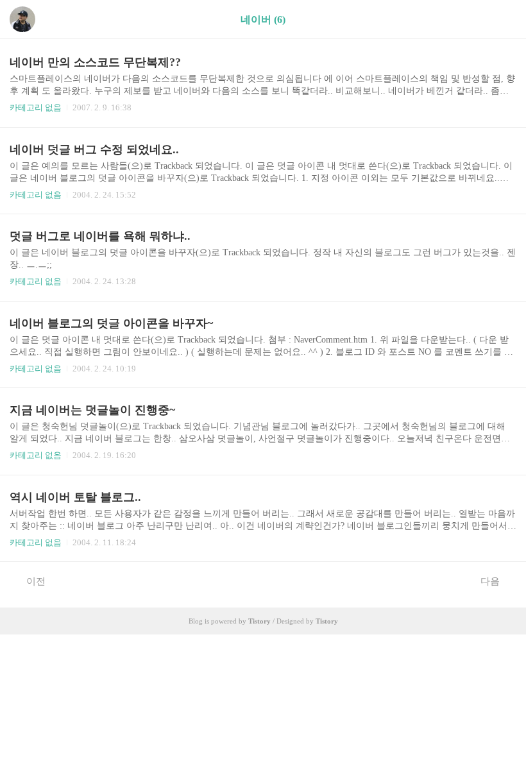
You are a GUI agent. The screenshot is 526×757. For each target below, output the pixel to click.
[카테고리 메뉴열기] (503, 19)
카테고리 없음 (36, 107)
